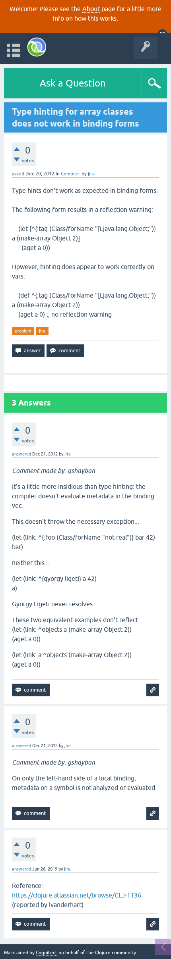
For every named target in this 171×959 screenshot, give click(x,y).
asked (18, 174)
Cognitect (46, 952)
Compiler (70, 174)
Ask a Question (73, 83)
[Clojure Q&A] (37, 47)
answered (21, 454)
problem (23, 331)
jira (42, 331)
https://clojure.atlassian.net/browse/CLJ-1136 (76, 895)
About (91, 8)
